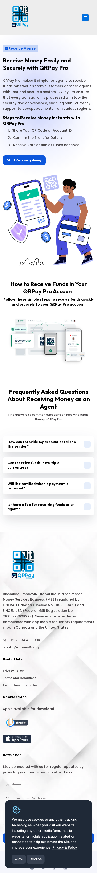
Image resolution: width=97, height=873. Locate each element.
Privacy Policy (13, 671)
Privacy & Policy (64, 847)
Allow (19, 859)
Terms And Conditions (19, 678)
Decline (36, 859)
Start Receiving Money (24, 160)
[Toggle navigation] (85, 17)
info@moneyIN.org (23, 647)
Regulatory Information (21, 685)
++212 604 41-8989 (23, 640)
